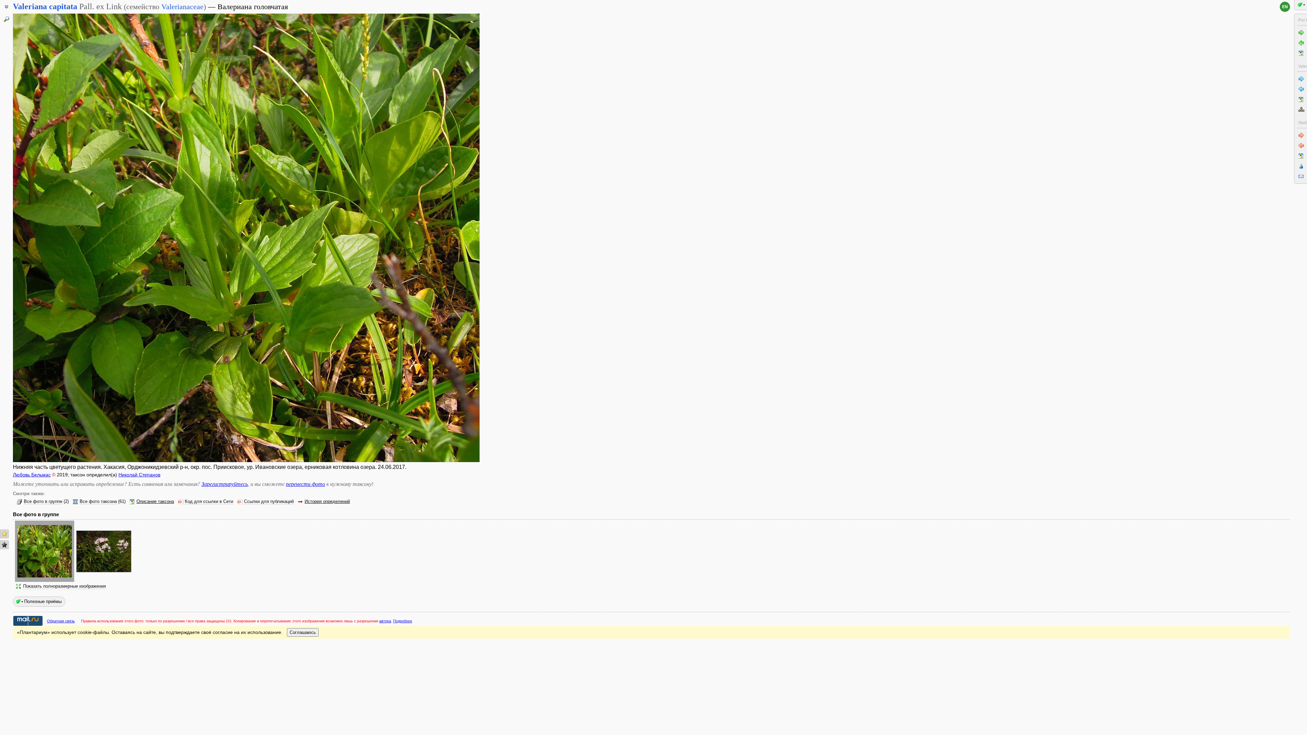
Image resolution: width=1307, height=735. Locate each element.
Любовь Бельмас (32, 474)
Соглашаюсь (303, 632)
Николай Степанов (139, 474)
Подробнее (402, 621)
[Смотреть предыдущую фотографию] (61, 238)
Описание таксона (155, 501)
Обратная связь (61, 621)
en (1285, 6)
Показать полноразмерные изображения (64, 586)
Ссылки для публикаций (269, 501)
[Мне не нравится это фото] (4, 544)
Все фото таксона (98, 501)
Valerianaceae (182, 6)
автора (385, 621)
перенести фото (305, 484)
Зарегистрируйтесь (224, 484)
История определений (327, 501)
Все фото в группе (43, 501)
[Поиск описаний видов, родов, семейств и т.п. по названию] (6, 19)
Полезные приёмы (43, 601)
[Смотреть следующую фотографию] (431, 238)
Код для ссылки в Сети (209, 501)
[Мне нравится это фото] (4, 533)
